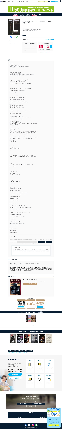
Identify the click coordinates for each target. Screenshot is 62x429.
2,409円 (32, 46)
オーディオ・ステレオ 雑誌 (21, 352)
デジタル (25, 50)
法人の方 (27, 1)
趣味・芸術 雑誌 (11, 352)
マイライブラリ (14, 1)
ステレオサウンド (14, 263)
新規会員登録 (15, 374)
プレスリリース (20, 417)
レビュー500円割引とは (49, 39)
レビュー (47, 14)
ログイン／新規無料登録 (55, 1)
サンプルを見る (30, 283)
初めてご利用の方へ (15, 378)
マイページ (8, 1)
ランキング (22, 1)
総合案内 (31, 412)
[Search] (49, 1)
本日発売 (18, 1)
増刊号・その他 (41, 14)
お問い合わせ (42, 417)
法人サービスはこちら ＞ (12, 380)
